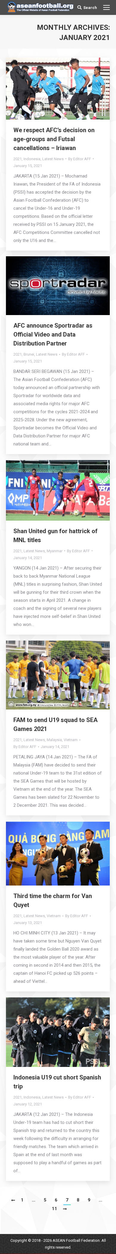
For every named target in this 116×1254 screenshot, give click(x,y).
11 (54, 1208)
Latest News (53, 159)
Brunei (28, 354)
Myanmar (54, 551)
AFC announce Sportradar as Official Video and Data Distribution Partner (53, 334)
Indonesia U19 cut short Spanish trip (57, 1082)
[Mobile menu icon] (106, 7)
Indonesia (31, 159)
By (79, 159)
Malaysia (54, 740)
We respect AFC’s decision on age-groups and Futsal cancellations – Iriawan (54, 139)
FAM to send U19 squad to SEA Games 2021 (55, 724)
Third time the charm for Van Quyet (52, 900)
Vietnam (71, 740)
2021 (17, 159)
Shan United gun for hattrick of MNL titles (55, 535)
